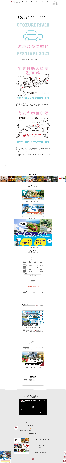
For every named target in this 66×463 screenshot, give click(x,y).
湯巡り (37, 1)
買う (32, 1)
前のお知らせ (6, 165)
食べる (29, 1)
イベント (40, 1)
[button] (10, 451)
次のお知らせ (59, 165)
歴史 (22, 1)
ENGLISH (47, 1)
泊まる (34, 1)
